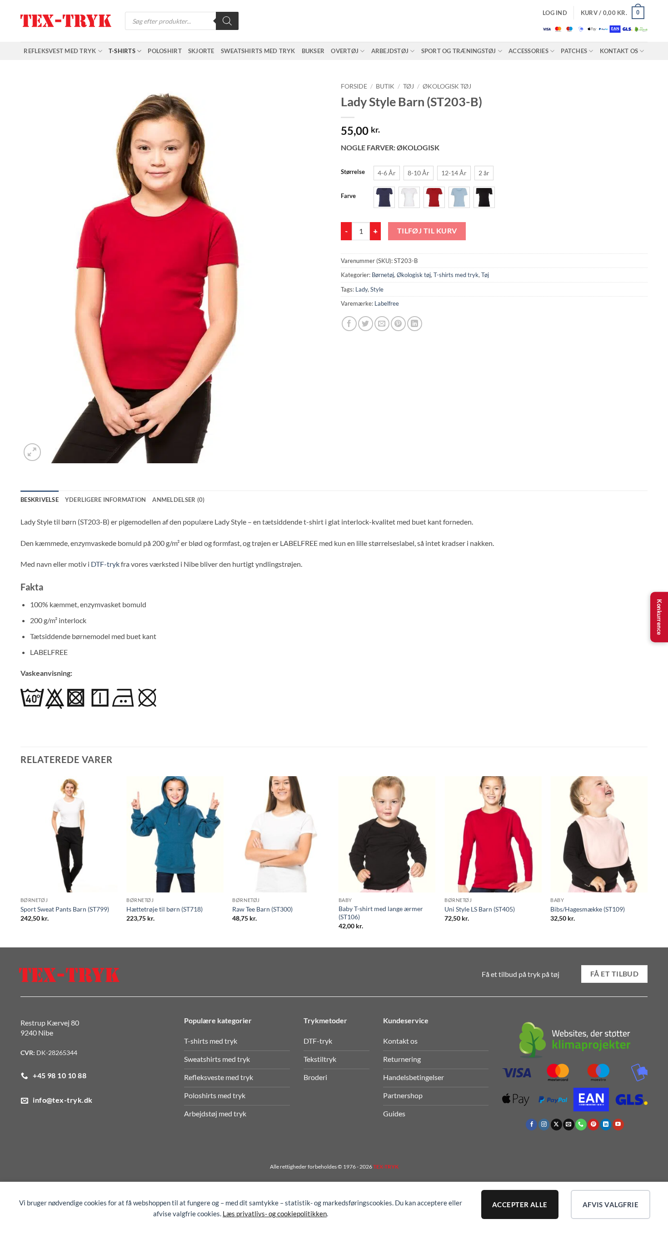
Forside (354, 86)
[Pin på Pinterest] (398, 323)
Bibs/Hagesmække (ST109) (587, 909)
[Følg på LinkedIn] (606, 1124)
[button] (555, 13)
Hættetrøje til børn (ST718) (164, 909)
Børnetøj (383, 274)
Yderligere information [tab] (105, 499)
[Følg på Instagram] (544, 1124)
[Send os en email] (568, 1124)
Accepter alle (520, 1204)
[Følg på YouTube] (618, 1124)
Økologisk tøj (447, 86)
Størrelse (353, 172)
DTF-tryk (105, 564)
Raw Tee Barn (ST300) (262, 909)
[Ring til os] (581, 1124)
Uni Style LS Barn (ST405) (479, 909)
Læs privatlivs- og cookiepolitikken (275, 1213)
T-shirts (122, 51)
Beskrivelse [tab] (39, 499)
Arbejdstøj (390, 51)
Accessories (528, 51)
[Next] (647, 861)
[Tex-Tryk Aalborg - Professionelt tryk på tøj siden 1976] (65, 21)
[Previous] (21, 861)
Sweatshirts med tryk (258, 51)
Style (377, 289)
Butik (385, 86)
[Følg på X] (556, 1124)
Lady (361, 289)
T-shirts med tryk (456, 274)
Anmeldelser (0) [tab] (178, 499)
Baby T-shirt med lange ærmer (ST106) (381, 913)
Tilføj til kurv (427, 231)
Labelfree (386, 303)
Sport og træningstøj (458, 51)
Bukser (313, 51)
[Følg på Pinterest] (593, 1124)
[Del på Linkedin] (414, 323)
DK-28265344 (56, 1052)
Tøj (408, 86)
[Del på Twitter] (365, 323)
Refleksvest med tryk (60, 51)
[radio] (386, 173)
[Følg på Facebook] (531, 1124)
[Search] (227, 21)
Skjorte (201, 51)
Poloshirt (164, 51)
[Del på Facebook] (349, 323)
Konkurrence (659, 617)
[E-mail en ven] (381, 323)
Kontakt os (619, 51)
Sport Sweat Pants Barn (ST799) (64, 909)
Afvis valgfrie (610, 1204)
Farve (348, 196)
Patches (574, 51)
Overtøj (345, 51)
